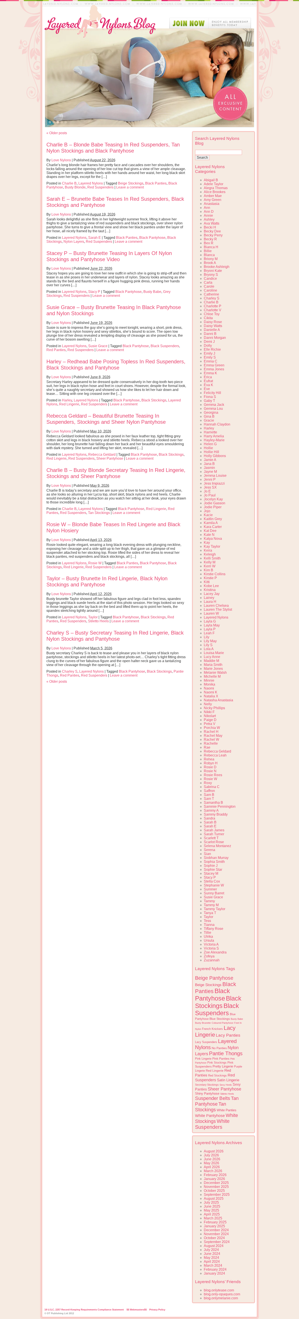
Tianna (209, 925)
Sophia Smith (214, 862)
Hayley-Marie (214, 440)
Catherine (211, 294)
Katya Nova (213, 538)
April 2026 (212, 1167)
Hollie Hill (211, 452)
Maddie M (211, 661)
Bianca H (211, 247)
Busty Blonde (75, 187)
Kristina (210, 590)
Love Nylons (61, 160)
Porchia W (212, 728)
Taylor (93, 617)
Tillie (207, 932)
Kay (207, 542)
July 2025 (211, 1202)
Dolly (208, 345)
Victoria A (211, 944)
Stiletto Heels (98, 621)
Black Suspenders (165, 346)
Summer (210, 889)
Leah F (209, 633)
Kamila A (211, 523)
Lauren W (211, 613)
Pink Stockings (217, 1062)
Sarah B (210, 822)
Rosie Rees (213, 775)
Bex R (208, 243)
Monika (209, 684)
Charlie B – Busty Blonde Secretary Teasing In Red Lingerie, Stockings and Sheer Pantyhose (115, 473)
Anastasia (211, 204)
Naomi (209, 688)
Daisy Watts (213, 326)
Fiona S (210, 397)
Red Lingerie (69, 404)
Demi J (209, 341)
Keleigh (210, 554)
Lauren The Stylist (218, 609)
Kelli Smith (212, 558)
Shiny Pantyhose (207, 1093)
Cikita (208, 318)
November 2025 (216, 1187)
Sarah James (214, 830)
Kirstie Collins (214, 574)
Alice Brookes (214, 192)
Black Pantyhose (152, 237)
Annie (208, 215)
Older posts (56, 133)
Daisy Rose (213, 322)
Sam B (209, 795)
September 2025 (217, 1194)
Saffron (209, 791)
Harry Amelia (214, 436)
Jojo (207, 511)
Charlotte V (212, 310)
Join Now (210, 23)
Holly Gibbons (215, 456)
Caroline (210, 290)
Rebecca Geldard (102, 454)
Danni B (210, 334)
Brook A (210, 263)
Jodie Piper (213, 507)
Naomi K (210, 692)
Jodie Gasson (214, 503)
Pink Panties (220, 1058)
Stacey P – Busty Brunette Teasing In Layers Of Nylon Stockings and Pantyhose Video (109, 256)
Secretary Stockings (207, 1084)
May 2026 (211, 1163)
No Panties (219, 1048)
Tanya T (210, 913)
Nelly (208, 704)
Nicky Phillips (214, 708)
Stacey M (211, 873)
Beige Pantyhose (214, 978)
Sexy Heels (226, 1084)
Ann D (209, 211)
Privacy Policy (157, 1309)
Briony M (211, 259)
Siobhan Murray (216, 858)
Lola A (209, 649)
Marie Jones (213, 668)
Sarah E (94, 237)
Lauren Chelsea (216, 605)
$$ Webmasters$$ (137, 1309)
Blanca (209, 255)
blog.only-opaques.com (222, 1294)
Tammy (209, 901)
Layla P (210, 629)
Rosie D (210, 767)
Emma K (210, 373)
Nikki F (209, 712)
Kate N (209, 534)
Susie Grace (97, 346)
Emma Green (214, 365)
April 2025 (212, 1214)
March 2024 (213, 1265)
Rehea (209, 759)
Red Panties (56, 350)
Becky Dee (212, 231)
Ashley (209, 219)
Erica (208, 377)
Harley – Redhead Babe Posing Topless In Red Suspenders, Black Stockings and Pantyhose (115, 365)
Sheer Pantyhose (109, 458)
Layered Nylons (90, 183)
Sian (207, 854)
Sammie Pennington (220, 806)
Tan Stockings (99, 513)
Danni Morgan (215, 337)
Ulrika (208, 936)
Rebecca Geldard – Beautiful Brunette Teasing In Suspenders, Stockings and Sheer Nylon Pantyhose (106, 419)
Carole (209, 286)
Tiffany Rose (213, 928)
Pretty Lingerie (223, 1066)
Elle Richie (212, 349)
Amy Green (212, 200)
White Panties (226, 1110)
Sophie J (211, 865)
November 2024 (216, 1234)
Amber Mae (213, 196)
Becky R (210, 239)
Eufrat (208, 381)
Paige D (210, 720)
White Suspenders (212, 1124)
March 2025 (213, 1218)
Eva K (208, 385)
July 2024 (211, 1250)
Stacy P (94, 292)
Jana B (209, 464)
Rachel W (211, 739)
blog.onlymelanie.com (221, 1298)
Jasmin (209, 468)
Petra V (209, 724)
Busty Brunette (203, 1023)
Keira (208, 550)
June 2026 (212, 1159)
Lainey (209, 598)
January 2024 (214, 1273)
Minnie (209, 680)
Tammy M (211, 905)
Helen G (210, 444)
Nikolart (210, 716)
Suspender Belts (212, 1098)
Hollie (208, 448)
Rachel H (211, 731)
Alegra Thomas (216, 188)
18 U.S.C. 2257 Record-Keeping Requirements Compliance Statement (84, 1309)
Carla (208, 282)
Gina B (209, 416)
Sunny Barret (214, 893)
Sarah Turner (214, 834)
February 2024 (215, 1269)
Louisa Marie (214, 653)
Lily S (208, 645)
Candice (210, 278)
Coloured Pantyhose (222, 1023)
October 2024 (214, 1238)
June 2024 (212, 1254)
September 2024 (217, 1242)
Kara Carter (213, 527)
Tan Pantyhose (217, 1101)
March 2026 (213, 1171)
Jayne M (210, 471)
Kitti (207, 582)
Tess (207, 921)
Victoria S (211, 948)
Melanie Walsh (215, 672)
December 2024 (216, 1230)
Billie (208, 251)
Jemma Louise (215, 475)
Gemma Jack (214, 404)
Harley (67, 400)
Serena (209, 850)
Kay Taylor (212, 546)
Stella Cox (212, 881)
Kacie (208, 515)
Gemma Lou (213, 408)
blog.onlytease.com (219, 1290)
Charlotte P (212, 306)
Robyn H (211, 763)
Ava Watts (211, 223)
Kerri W (209, 566)
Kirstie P (210, 578)
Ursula (209, 940)
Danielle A (212, 330)
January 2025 (214, 1226)
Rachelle (211, 743)
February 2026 (215, 1175)
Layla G (210, 621)
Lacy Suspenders (206, 1042)
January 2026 (214, 1179)
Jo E (207, 491)
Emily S (210, 357)
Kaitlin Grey (213, 519)
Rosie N (210, 771)
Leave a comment (130, 187)
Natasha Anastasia (218, 700)
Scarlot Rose (214, 842)
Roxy (208, 783)
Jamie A (210, 460)
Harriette (210, 432)
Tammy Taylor (214, 909)
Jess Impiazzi (214, 483)
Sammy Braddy (216, 814)
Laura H (210, 601)
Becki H (210, 227)
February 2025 (215, 1222)
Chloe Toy (212, 314)
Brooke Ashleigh (216, 267)
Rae (207, 747)
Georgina (211, 412)
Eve (207, 389)
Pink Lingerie (203, 1058)
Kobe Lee (211, 586)
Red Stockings (217, 1075)
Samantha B (213, 802)
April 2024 (212, 1261)
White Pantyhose (210, 1115)
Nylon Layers (73, 241)
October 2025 (214, 1190)
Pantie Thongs (226, 1053)
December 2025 (216, 1183)
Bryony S (211, 274)
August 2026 (213, 1151)
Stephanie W (214, 885)
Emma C (210, 361)
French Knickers (212, 1029)
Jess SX (210, 487)
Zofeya (209, 956)
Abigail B (211, 180)
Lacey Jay (212, 594)
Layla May (212, 625)
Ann (207, 207)
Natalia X (211, 696)
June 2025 (212, 1206)
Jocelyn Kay (213, 499)
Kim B (208, 570)
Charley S (69, 671)
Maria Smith (213, 665)
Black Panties (156, 183)
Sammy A (211, 810)
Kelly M (209, 562)
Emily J (209, 353)
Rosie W (95, 563)
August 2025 (213, 1198)
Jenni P (210, 479)
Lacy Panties (228, 1035)
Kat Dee (210, 531)
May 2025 (211, 1210)
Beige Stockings (130, 183)
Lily (206, 637)
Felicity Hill (212, 393)
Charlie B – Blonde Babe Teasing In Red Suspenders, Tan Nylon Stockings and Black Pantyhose (113, 148)
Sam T (209, 798)
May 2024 (211, 1257)
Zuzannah (212, 960)
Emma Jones (214, 369)
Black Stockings (153, 400)
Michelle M (212, 676)
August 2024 (213, 1246)
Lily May (210, 641)
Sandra (209, 818)
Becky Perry (213, 235)
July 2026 (211, 1155)
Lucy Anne (212, 657)
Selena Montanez (217, 846)
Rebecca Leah (215, 755)
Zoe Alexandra (215, 952)
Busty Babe (152, 292)
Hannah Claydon (217, 424)
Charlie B (69, 183)
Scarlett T (211, 838)
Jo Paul (210, 495)
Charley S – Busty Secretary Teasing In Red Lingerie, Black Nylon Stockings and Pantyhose (115, 636)
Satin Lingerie (228, 1080)
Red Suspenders (100, 187)
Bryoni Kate (213, 271)
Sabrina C (212, 787)
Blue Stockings (219, 1018)
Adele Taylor (213, 184)
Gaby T (209, 401)
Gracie (209, 420)
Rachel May (213, 735)
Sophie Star (213, 869)
